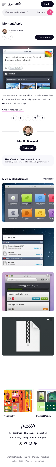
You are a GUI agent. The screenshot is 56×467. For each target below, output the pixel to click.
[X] (20, 443)
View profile (48, 178)
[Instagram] (30, 443)
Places (28, 461)
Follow (11, 33)
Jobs (14, 461)
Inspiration (42, 433)
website (5, 103)
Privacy (35, 457)
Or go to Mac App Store (13, 109)
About (33, 437)
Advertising (15, 437)
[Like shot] (4, 37)
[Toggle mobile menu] (4, 4)
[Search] (50, 12)
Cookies (45, 457)
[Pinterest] (35, 443)
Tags (21, 461)
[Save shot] (10, 37)
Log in (47, 4)
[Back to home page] (14, 4)
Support (42, 437)
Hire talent (29, 433)
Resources (39, 461)
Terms (27, 457)
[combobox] (18, 12)
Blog (25, 437)
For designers (15, 433)
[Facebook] (25, 443)
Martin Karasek (16, 30)
